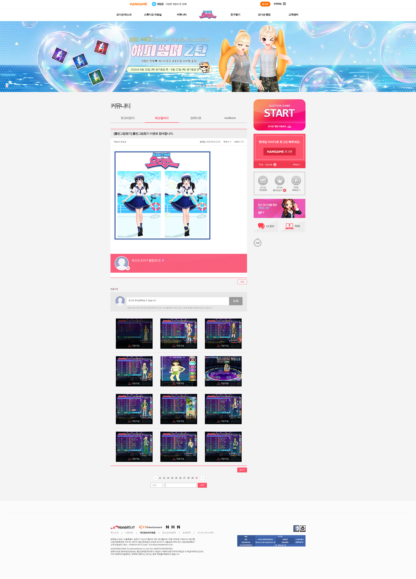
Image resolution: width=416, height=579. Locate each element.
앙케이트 (195, 118)
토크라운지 (128, 118)
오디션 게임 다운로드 (280, 126)
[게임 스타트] (280, 110)
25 (176, 478)
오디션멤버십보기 (278, 188)
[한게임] (138, 4)
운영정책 (186, 532)
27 (184, 478)
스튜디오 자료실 (153, 14)
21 (160, 478)
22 (164, 478)
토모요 (123, 142)
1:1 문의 (266, 226)
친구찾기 (235, 14)
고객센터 (293, 14)
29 (192, 478)
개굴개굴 (136, 345)
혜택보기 (296, 164)
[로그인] (265, 4)
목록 (242, 282)
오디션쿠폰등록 (263, 188)
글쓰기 (242, 470)
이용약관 (129, 532)
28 (188, 478)
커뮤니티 (182, 14)
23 (168, 478)
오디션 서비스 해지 (205, 532)
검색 (202, 485)
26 (180, 478)
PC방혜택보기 (296, 188)
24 (172, 478)
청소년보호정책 (169, 532)
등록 (236, 301)
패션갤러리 (162, 118)
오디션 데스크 (123, 14)
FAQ (293, 226)
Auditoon (230, 118)
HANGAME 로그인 (279, 152)
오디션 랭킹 (264, 14)
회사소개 (114, 532)
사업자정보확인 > (188, 542)
